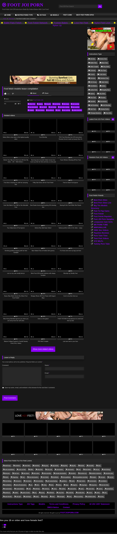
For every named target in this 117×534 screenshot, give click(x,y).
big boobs (55, 465)
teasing (45, 496)
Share (46, 93)
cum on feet (22, 469)
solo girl (18, 496)
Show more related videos (43, 349)
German (92, 78)
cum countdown (9, 469)
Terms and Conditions (58, 504)
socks (90, 492)
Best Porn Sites (100, 200)
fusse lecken (40, 110)
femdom (73, 473)
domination (60, 469)
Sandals (92, 101)
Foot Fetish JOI (38, 100)
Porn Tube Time (100, 236)
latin (52, 485)
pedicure (7, 492)
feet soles (36, 473)
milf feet (37, 488)
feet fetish (88, 469)
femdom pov (109, 473)
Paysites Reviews (101, 233)
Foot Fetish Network (37, 23)
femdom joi (83, 473)
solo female (8, 496)
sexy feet (61, 492)
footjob (94, 477)
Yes (5, 525)
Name (47, 365)
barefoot (36, 465)
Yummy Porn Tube (102, 244)
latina (59, 485)
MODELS (55, 15)
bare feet (27, 465)
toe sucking (67, 110)
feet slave (66, 104)
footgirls (32, 110)
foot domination (34, 107)
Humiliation (93, 86)
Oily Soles (102, 93)
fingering (15, 477)
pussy (42, 492)
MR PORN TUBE (101, 225)
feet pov (7, 473)
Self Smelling (94, 105)
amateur (17, 465)
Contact (66, 507)
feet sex (16, 473)
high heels (82, 481)
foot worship (76, 107)
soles (58, 110)
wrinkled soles (91, 496)
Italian (103, 86)
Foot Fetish (99, 214)
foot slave (28, 481)
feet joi (97, 469)
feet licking (57, 104)
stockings (28, 496)
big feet (65, 465)
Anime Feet (103, 58)
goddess (64, 481)
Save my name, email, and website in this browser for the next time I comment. (30, 387)
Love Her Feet (81, 23)
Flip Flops (103, 70)
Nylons (92, 93)
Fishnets (92, 70)
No (5, 527)
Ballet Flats (93, 62)
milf (29, 488)
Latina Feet (93, 89)
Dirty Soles (106, 66)
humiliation (8, 485)
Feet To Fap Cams (101, 211)
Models (42, 504)
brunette (91, 465)
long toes (94, 485)
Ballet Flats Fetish (12, 23)
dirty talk (49, 469)
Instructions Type (15, 504)
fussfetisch (51, 110)
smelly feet (81, 492)
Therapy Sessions (95, 113)
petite (16, 492)
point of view (26, 492)
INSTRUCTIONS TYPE (25, 15)
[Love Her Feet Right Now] (58, 419)
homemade (92, 481)
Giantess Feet (104, 78)
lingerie (75, 485)
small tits (70, 492)
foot (23, 477)
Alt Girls (92, 58)
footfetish (55, 477)
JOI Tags (31, 504)
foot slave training (64, 107)
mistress (46, 488)
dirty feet (40, 469)
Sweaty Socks (105, 109)
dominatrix (71, 469)
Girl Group (93, 82)
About (34, 93)
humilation (104, 481)
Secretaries (103, 101)
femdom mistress (96, 473)
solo (105, 492)
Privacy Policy (79, 504)
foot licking (53, 107)
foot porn (18, 481)
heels (72, 481)
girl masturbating (52, 481)
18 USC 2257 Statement (99, 504)
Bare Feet (11, 18)
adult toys (8, 465)
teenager (61, 496)
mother (63, 488)
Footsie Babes (61, 23)
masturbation (20, 488)
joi (31, 485)
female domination (60, 473)
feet (79, 469)
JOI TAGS (42, 15)
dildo (31, 469)
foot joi (111, 477)
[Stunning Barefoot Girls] (43, 83)
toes (70, 496)
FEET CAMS (67, 15)
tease (36, 496)
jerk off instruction (21, 485)
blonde (82, 465)
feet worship (75, 104)
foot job (102, 477)
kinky (44, 485)
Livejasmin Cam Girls (103, 222)
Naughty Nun (106, 89)
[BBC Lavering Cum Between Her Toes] (101, 49)
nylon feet (91, 488)
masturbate (8, 488)
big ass (46, 465)
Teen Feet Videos (101, 238)
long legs (84, 485)
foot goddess (66, 477)
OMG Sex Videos (101, 230)
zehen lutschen (77, 110)
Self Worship (106, 105)
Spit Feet (93, 109)
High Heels (104, 82)
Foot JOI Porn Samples (104, 219)
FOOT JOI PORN (24, 4)
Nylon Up (57, 25)
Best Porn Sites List (102, 203)
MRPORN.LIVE (100, 227)
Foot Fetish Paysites (103, 216)
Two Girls (108, 113)
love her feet (104, 485)
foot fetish (44, 107)
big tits (74, 465)
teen (53, 496)
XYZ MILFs (98, 241)
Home (4, 18)
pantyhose (110, 488)
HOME (8, 15)
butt (99, 465)
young (101, 496)
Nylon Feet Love (102, 23)
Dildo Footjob (94, 66)
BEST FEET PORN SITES (85, 15)
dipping (40, 104)
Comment (5, 365)
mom (55, 488)
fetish (6, 477)
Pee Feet (93, 97)
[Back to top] (111, 528)
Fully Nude (103, 74)
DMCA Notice (53, 507)
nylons (100, 488)
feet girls (48, 104)
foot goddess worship (81, 477)
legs (67, 485)
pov (35, 492)
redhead (51, 492)
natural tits (73, 488)
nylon (82, 488)
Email (47, 373)
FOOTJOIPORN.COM (69, 513)
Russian (103, 97)
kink (37, 485)
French (92, 74)
